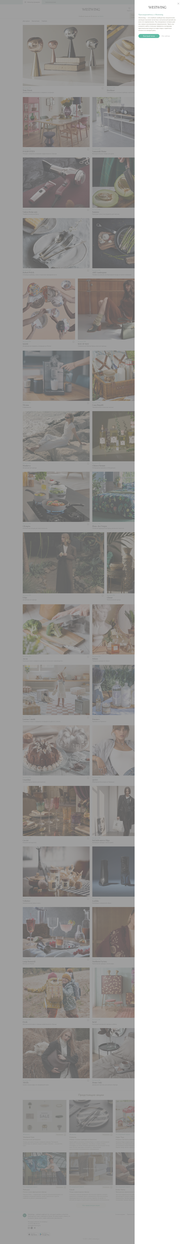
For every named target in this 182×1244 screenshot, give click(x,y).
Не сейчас (166, 36)
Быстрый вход (149, 36)
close (178, 4)
